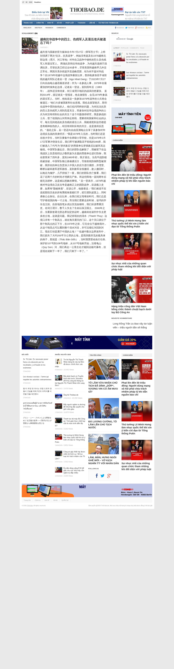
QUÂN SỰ (65, 500)
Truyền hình (95, 355)
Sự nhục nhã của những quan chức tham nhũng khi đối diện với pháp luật (131, 266)
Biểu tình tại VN (40, 12)
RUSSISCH (49, 27)
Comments (134, 48)
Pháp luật (70, 23)
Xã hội (59, 23)
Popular (124, 48)
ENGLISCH (27, 27)
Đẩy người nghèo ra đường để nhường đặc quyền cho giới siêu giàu (74, 406)
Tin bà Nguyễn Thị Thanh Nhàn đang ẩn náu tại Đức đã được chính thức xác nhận (69, 363)
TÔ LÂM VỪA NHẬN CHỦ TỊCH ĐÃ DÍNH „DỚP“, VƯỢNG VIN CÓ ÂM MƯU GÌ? (103, 387)
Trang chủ (28, 23)
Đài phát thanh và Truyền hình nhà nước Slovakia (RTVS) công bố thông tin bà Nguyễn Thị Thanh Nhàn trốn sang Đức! (69, 380)
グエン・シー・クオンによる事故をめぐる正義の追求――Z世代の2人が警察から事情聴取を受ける (37, 420)
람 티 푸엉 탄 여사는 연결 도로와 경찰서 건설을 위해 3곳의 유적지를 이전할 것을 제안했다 (37, 391)
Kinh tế (50, 23)
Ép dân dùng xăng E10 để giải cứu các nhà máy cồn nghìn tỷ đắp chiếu (73, 470)
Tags (142, 48)
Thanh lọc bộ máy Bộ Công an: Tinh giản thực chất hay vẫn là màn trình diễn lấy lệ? (70, 422)
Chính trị (40, 23)
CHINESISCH (61, 27)
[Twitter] (103, 477)
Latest (116, 48)
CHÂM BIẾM (118, 140)
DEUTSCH (38, 27)
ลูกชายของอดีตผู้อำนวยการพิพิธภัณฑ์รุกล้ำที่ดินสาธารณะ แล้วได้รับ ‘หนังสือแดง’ (37, 406)
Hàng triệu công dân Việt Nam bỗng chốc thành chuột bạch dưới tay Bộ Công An (131, 309)
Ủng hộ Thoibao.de (70, 395)
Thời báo (30, 505)
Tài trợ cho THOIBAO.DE (108, 23)
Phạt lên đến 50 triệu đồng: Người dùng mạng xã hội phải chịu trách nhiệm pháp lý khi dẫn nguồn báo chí (131, 179)
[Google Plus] (110, 477)
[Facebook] (98, 477)
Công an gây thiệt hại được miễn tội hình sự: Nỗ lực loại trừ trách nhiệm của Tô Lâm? (70, 455)
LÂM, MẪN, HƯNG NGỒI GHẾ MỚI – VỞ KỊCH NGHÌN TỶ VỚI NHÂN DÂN (103, 460)
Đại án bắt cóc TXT (135, 12)
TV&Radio (82, 23)
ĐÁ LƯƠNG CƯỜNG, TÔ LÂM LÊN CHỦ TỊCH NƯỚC (102, 424)
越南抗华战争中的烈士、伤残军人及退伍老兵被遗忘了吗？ (73, 41)
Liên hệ (92, 23)
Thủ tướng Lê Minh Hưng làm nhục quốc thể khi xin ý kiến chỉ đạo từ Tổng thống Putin (129, 223)
